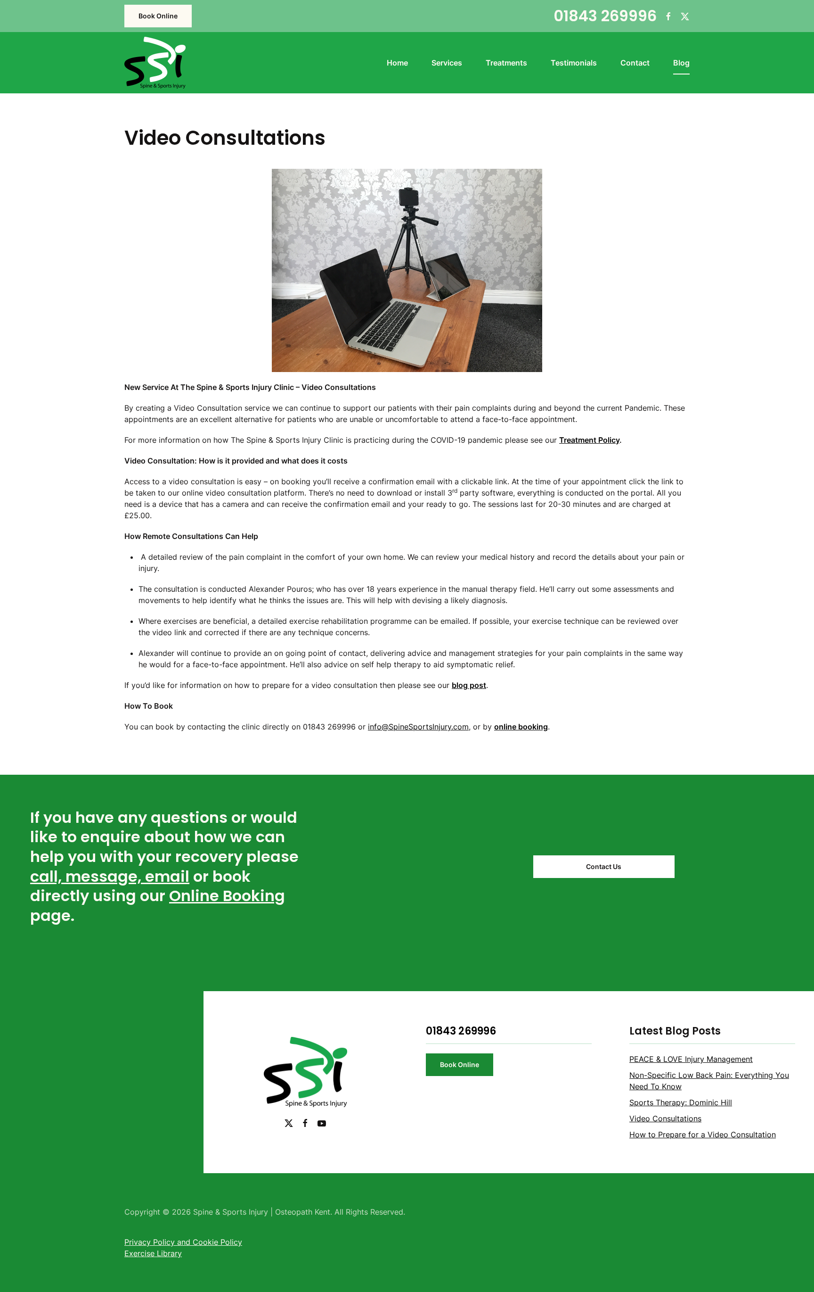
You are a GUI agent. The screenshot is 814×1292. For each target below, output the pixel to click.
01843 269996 (605, 15)
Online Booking (227, 895)
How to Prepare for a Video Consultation (702, 1134)
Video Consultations (665, 1118)
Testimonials (574, 62)
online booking (521, 726)
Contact (635, 62)
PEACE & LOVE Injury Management (691, 1059)
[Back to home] (155, 62)
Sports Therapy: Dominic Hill (680, 1102)
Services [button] (446, 62)
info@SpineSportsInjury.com (418, 726)
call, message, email (109, 876)
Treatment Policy (589, 440)
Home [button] (397, 62)
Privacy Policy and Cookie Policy (183, 1242)
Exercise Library (153, 1253)
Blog (681, 62)
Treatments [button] (506, 62)
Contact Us (603, 866)
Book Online (158, 16)
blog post (469, 685)
